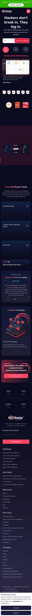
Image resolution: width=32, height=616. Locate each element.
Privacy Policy (7, 590)
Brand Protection (7, 465)
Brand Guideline (7, 572)
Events (5, 558)
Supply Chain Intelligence (10, 471)
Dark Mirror (6, 546)
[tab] (16, 303)
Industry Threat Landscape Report (13, 523)
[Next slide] (18, 355)
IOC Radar (6, 529)
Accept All (16, 608)
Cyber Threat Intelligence (10, 468)
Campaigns (6, 526)
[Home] (16, 421)
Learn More (6, 82)
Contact (5, 569)
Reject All (16, 613)
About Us (5, 555)
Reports (5, 497)
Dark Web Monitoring (9, 462)
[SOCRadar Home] (7, 11)
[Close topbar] (31, 1)
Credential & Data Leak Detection (12, 480)
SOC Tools (6, 537)
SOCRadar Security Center (10, 575)
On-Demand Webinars (9, 500)
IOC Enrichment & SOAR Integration (13, 488)
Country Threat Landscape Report (13, 540)
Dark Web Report (8, 520)
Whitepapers (6, 503)
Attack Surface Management (11, 459)
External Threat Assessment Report (13, 532)
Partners (5, 563)
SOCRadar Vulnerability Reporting (12, 578)
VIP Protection (7, 485)
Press (4, 566)
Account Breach (7, 534)
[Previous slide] (13, 355)
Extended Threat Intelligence (11, 456)
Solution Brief (6, 506)
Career (5, 560)
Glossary (5, 511)
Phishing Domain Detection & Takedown (14, 482)
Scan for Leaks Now (16, 5)
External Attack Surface (10, 543)
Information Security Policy (21, 590)
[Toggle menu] (28, 11)
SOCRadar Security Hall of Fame (12, 581)
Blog (4, 508)
